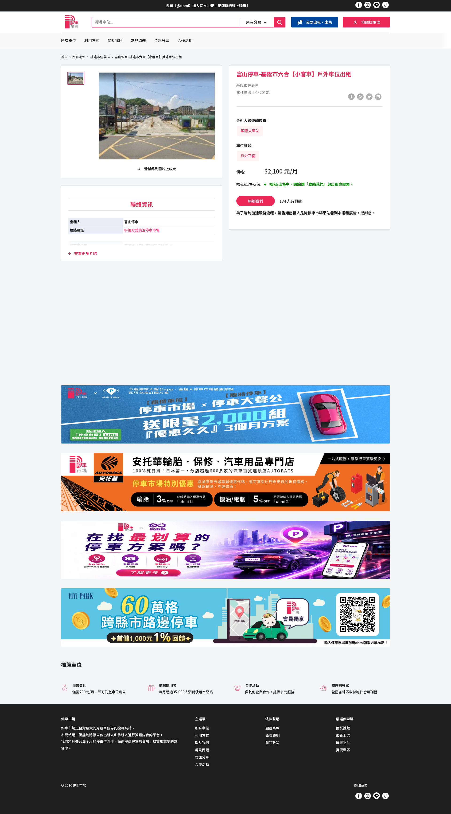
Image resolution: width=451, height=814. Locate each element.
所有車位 (68, 40)
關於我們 (115, 40)
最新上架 (343, 735)
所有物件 (79, 56)
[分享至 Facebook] (351, 96)
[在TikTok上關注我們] (385, 4)
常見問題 (138, 40)
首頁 (64, 56)
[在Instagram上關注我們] (367, 4)
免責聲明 (272, 735)
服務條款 (272, 727)
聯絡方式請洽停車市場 (141, 230)
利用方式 (91, 40)
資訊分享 (161, 40)
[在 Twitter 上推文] (369, 96)
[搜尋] (279, 22)
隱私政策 (272, 742)
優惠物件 (343, 742)
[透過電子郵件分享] (378, 96)
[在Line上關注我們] (376, 5)
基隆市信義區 (100, 56)
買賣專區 (343, 749)
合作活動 (184, 40)
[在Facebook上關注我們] (358, 4)
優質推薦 (343, 727)
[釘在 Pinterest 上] (360, 96)
